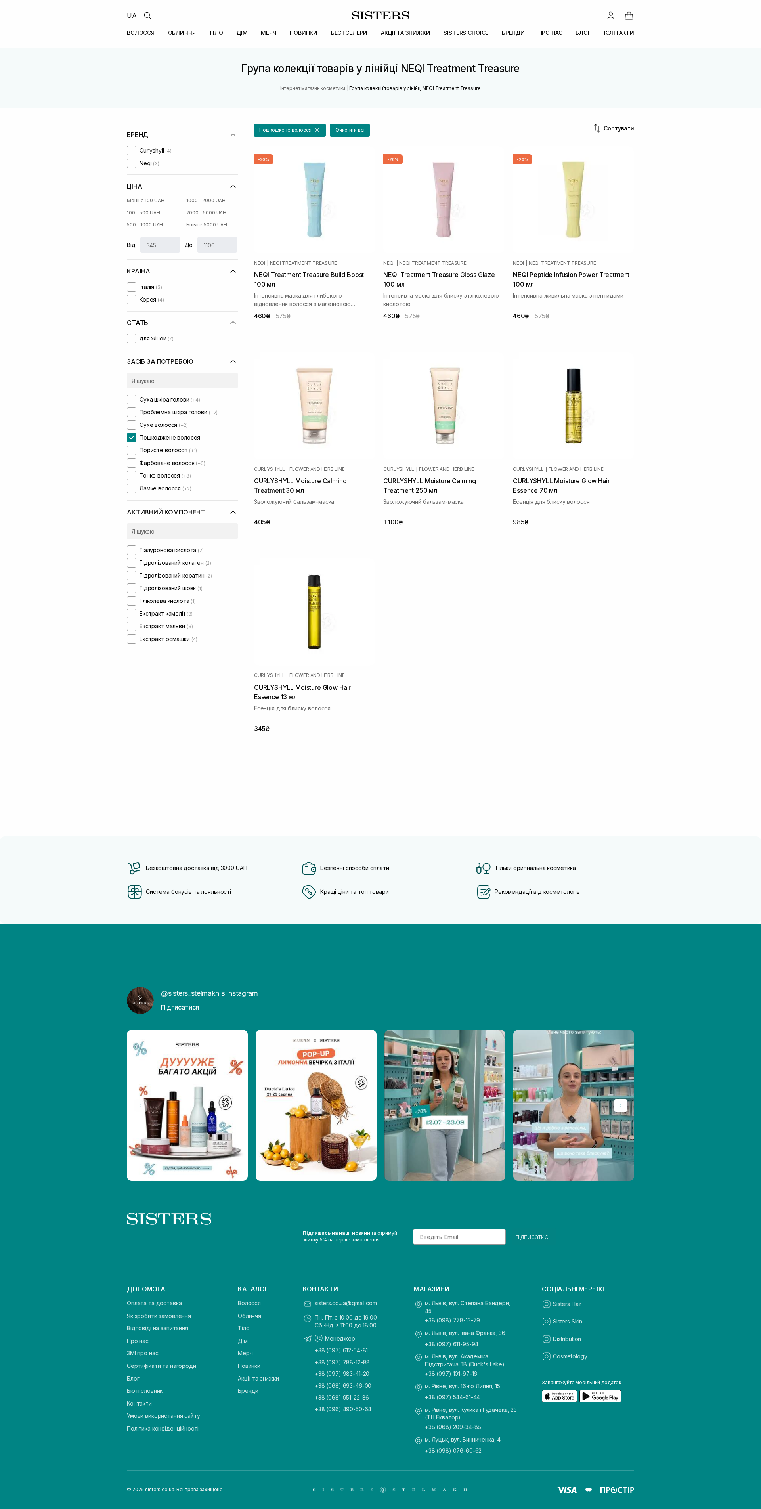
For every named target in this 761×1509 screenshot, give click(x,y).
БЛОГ (583, 32)
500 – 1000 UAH (145, 225)
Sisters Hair (567, 1304)
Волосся (249, 1303)
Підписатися (180, 1007)
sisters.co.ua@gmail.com (346, 1303)
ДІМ (242, 32)
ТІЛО (216, 32)
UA (132, 15)
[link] (629, 15)
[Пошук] (147, 15)
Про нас (138, 1340)
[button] (290, 130)
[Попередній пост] (140, 1105)
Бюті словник (145, 1390)
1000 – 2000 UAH (206, 200)
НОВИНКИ (303, 32)
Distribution (567, 1338)
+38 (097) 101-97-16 (451, 1373)
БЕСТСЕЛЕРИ (349, 32)
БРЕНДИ (513, 32)
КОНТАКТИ (619, 32)
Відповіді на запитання (157, 1328)
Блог (133, 1378)
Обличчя (249, 1315)
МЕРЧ (268, 32)
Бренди (248, 1390)
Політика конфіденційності (163, 1428)
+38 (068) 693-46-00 (343, 1385)
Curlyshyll (269, 469)
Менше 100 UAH (145, 200)
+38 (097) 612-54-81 (341, 1350)
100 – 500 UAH (143, 213)
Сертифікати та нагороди (161, 1365)
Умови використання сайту (163, 1415)
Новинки (249, 1365)
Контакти (139, 1403)
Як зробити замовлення (159, 1315)
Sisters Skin (567, 1321)
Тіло (243, 1328)
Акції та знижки (258, 1378)
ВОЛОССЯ (141, 32)
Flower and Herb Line (316, 469)
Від (131, 244)
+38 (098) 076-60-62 (453, 1450)
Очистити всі (350, 130)
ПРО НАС (550, 32)
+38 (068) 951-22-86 (342, 1397)
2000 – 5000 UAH (206, 213)
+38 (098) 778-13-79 (452, 1320)
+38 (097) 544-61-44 (452, 1397)
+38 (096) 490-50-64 (343, 1409)
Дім (243, 1340)
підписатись (534, 1237)
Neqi (259, 263)
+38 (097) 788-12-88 (342, 1362)
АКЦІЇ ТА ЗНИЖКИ (405, 32)
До (189, 244)
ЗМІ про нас (142, 1353)
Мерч (245, 1353)
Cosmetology (570, 1356)
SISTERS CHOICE (466, 32)
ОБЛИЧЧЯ (182, 32)
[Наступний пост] (620, 1105)
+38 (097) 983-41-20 (342, 1373)
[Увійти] (611, 15)
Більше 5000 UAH (206, 225)
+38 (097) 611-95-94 (451, 1344)
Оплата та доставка (154, 1303)
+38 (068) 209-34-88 (453, 1426)
